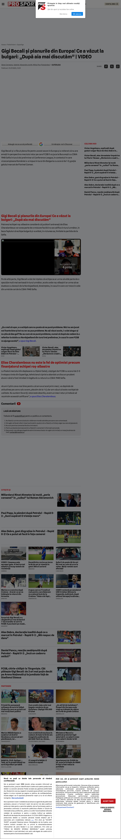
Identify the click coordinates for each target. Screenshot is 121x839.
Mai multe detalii (18, 798)
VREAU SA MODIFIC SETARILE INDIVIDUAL (107, 809)
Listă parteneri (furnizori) (65, 807)
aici (32, 820)
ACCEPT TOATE (108, 801)
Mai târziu (63, 14)
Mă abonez (77, 14)
